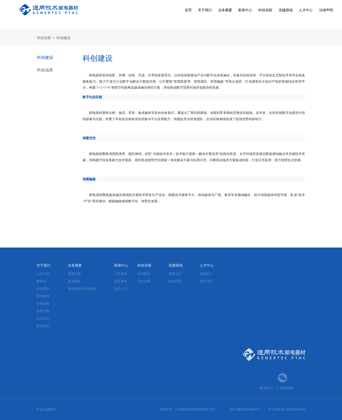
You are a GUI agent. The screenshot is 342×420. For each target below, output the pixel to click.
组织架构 (43, 296)
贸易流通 (74, 274)
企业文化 (43, 318)
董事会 (41, 281)
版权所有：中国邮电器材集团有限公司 (187, 409)
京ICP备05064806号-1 (245, 409)
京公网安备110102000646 (286, 409)
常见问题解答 (46, 409)
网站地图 (286, 388)
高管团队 (43, 289)
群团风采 (175, 281)
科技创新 (265, 10)
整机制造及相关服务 (82, 289)
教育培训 (206, 281)
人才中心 (306, 10)
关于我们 (205, 10)
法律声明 (326, 10)
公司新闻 (120, 274)
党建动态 (175, 274)
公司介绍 (43, 274)
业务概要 (225, 10)
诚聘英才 (206, 274)
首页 (188, 10)
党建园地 (286, 10)
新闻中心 (245, 10)
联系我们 (43, 326)
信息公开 (120, 289)
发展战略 (43, 303)
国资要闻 (120, 281)
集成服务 (74, 281)
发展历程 (43, 311)
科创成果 (45, 70)
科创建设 (64, 38)
